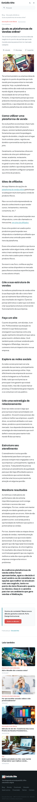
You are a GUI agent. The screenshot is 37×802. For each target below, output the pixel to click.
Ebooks (9, 787)
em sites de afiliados (20, 222)
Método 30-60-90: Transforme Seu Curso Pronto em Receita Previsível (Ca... (18, 730)
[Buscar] (4, 8)
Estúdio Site (8, 3)
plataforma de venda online (13, 189)
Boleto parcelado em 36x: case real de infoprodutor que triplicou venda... (16, 760)
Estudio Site (15, 630)
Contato (31, 790)
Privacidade (16, 790)
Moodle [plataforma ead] (11, 668)
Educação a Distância (12, 15)
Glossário (26, 787)
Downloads (17, 787)
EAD (3, 756)
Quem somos (6, 790)
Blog (3, 15)
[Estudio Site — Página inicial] (15, 776)
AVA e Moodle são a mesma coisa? (15, 670)
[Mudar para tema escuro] (30, 3)
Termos (24, 790)
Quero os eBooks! (13, 621)
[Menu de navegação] (33, 3)
